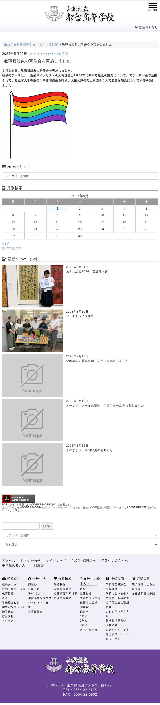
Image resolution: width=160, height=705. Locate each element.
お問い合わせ (31, 560)
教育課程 (8, 616)
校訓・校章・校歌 (13, 588)
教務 (83, 588)
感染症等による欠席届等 (143, 586)
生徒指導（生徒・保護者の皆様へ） (91, 600)
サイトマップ (56, 560)
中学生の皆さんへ (15, 565)
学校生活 (38, 578)
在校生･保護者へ (83, 560)
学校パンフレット (13, 607)
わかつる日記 (58, 53)
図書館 (84, 607)
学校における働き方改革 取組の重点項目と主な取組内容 (117, 600)
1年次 (84, 616)
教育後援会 (35, 611)
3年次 (84, 625)
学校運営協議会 (116, 584)
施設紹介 (8, 611)
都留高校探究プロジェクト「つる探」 (39, 603)
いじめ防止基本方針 (117, 614)
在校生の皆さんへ (90, 581)
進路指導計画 (62, 588)
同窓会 (39, 565)
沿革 (5, 598)
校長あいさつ (11, 584)
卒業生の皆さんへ (114, 560)
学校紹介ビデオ (12, 602)
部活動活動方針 (116, 620)
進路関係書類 (62, 598)
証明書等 (143, 578)
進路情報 (64, 578)
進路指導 (86, 593)
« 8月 (6, 243)
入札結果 (112, 625)
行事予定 (34, 588)
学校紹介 (13, 578)
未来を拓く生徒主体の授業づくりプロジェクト (117, 634)
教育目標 (8, 593)
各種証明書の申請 (143, 593)
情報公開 (117, 578)
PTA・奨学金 (89, 629)
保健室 (84, 611)
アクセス (8, 560)
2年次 (84, 620)
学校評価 (112, 588)
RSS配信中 (13, 248)
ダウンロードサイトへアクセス (60, 507)
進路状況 (60, 584)
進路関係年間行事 (65, 593)
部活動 (32, 584)
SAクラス (34, 593)
